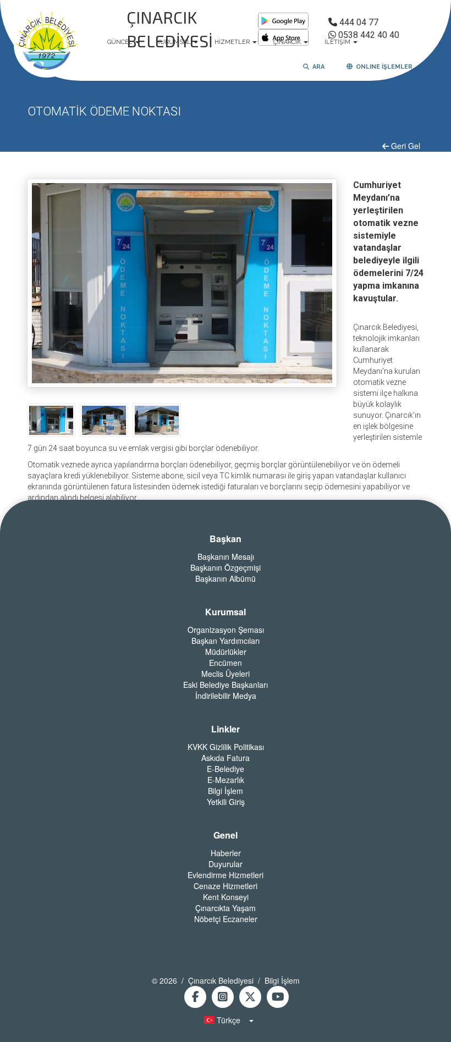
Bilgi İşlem (225, 790)
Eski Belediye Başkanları (225, 684)
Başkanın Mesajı (225, 556)
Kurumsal (225, 612)
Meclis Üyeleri (225, 673)
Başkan (225, 539)
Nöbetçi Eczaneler (225, 918)
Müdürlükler (225, 651)
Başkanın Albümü (225, 578)
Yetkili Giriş (226, 801)
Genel (225, 835)
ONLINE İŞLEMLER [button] (383, 66)
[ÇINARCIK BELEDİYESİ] (47, 42)
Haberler (226, 852)
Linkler (225, 729)
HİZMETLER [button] (233, 42)
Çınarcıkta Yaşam (225, 907)
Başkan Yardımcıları (225, 640)
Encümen (225, 662)
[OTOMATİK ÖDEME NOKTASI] (51, 419)
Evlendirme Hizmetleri (225, 874)
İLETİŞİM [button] (338, 42)
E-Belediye (225, 768)
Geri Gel (404, 145)
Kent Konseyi (226, 896)
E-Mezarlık (225, 779)
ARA (316, 66)
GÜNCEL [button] (120, 42)
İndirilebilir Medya (225, 695)
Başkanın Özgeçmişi (225, 567)
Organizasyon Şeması (226, 629)
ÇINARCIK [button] (287, 42)
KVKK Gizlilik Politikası (226, 746)
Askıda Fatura (225, 757)
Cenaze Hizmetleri (225, 885)
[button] (225, 1020)
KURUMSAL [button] (174, 42)
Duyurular (225, 863)
